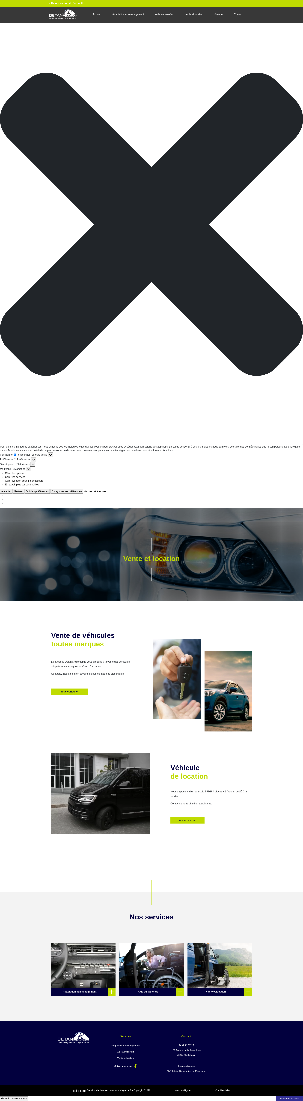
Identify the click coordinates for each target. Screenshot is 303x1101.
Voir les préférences (37, 491)
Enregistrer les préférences (67, 491)
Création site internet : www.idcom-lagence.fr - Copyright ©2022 (118, 1090)
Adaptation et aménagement (128, 14)
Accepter (6, 491)
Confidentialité (222, 1090)
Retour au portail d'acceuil (66, 3)
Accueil (97, 14)
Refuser (18, 491)
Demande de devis (289, 1098)
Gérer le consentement (14, 1098)
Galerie (218, 14)
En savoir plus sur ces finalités (22, 484)
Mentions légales (183, 1090)
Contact (238, 14)
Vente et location (194, 14)
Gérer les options (14, 473)
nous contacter (69, 691)
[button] (151, 224)
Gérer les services (15, 477)
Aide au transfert (164, 14)
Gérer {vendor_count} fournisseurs (24, 480)
